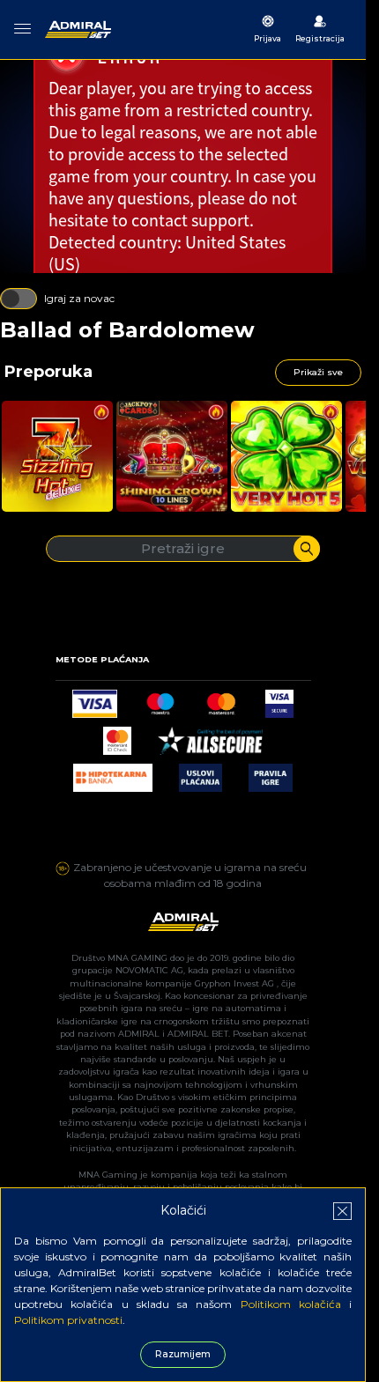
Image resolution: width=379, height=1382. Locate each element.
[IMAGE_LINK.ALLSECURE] (210, 736)
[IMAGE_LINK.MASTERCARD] (220, 699)
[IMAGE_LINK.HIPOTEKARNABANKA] (113, 773)
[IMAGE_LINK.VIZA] (94, 699)
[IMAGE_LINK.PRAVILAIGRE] (270, 773)
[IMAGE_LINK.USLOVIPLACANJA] (200, 773)
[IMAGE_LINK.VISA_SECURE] (279, 699)
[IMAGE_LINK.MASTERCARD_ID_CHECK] (117, 736)
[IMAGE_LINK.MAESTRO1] (160, 699)
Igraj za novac (79, 298)
